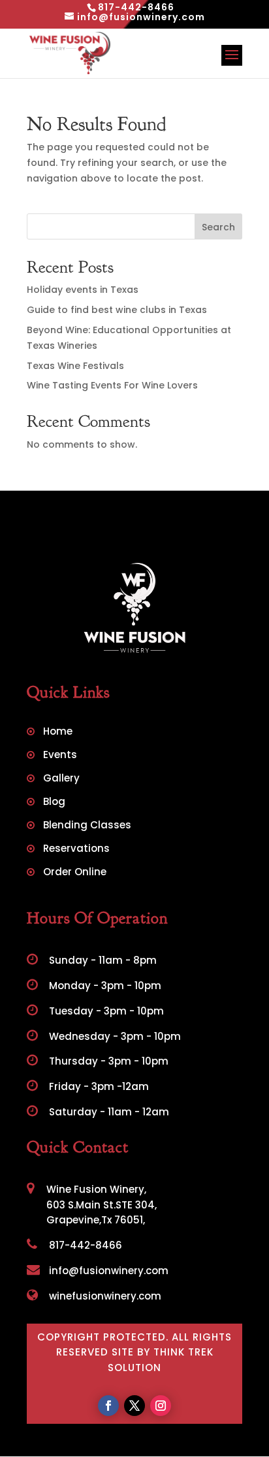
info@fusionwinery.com (107, 1270)
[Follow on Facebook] (108, 1405)
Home (57, 732)
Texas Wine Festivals (75, 365)
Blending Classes (87, 826)
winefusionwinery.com (103, 1296)
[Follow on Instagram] (160, 1405)
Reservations (76, 849)
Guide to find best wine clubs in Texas (117, 309)
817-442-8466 (84, 1245)
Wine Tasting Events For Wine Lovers (112, 385)
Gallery (61, 779)
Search (218, 227)
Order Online (74, 872)
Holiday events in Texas (82, 289)
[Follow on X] (134, 1405)
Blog (54, 802)
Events (60, 755)
